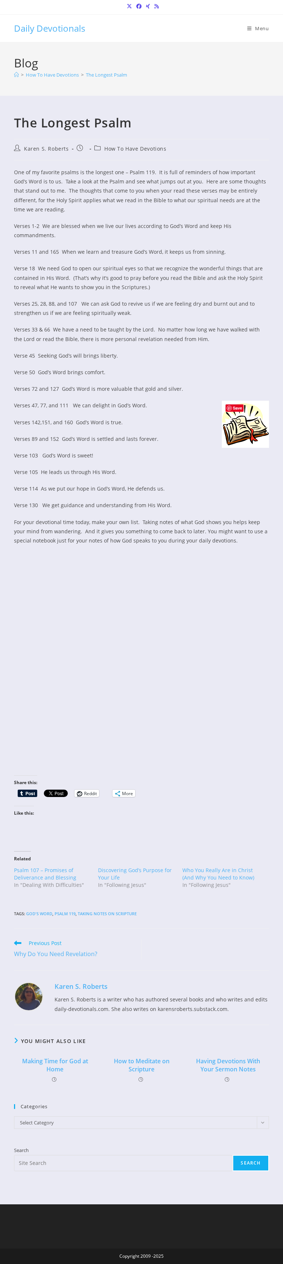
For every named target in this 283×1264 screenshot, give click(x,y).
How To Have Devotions (135, 148)
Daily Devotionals (49, 28)
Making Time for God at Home (55, 1065)
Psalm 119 (65, 913)
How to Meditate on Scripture (142, 1065)
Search (21, 1150)
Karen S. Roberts (46, 148)
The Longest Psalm (106, 74)
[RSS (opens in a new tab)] (155, 6)
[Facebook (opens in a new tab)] (139, 6)
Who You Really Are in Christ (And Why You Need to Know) (218, 874)
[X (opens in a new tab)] (129, 6)
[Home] (16, 74)
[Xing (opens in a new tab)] (148, 6)
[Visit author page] (28, 996)
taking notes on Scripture (107, 913)
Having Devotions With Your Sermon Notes (228, 1065)
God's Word (39, 913)
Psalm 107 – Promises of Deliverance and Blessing (45, 874)
